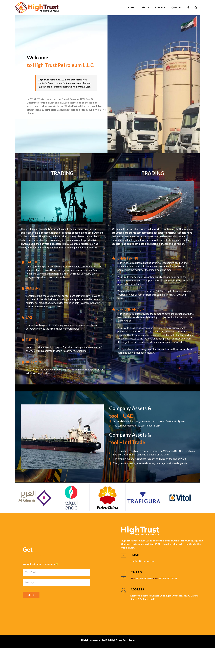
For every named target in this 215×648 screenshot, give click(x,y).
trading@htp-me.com (142, 561)
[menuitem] (131, 7)
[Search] (196, 7)
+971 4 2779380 (144, 578)
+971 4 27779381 (167, 578)
